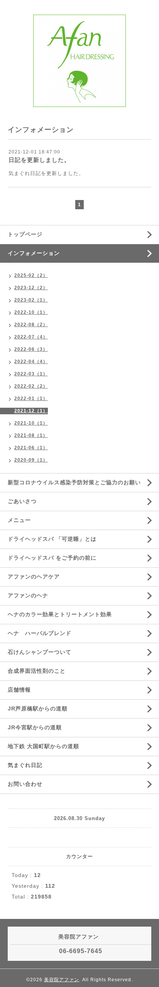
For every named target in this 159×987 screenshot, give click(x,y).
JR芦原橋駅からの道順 (38, 708)
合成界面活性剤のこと (37, 671)
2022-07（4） (31, 337)
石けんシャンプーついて (39, 652)
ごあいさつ (22, 501)
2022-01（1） (31, 398)
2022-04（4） (31, 361)
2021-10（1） (31, 423)
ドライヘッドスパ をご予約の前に (52, 558)
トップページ (25, 234)
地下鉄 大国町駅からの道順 (43, 746)
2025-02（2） (31, 275)
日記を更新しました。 (39, 160)
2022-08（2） (31, 324)
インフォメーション (34, 253)
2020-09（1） (31, 460)
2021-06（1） (31, 447)
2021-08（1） (31, 435)
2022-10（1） (31, 312)
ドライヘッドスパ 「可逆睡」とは (52, 539)
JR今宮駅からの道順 (35, 727)
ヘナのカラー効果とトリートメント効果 (60, 614)
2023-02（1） (31, 300)
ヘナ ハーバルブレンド (39, 633)
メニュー (19, 520)
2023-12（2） (31, 287)
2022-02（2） (31, 386)
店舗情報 (19, 690)
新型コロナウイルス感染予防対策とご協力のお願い (74, 482)
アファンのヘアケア (34, 577)
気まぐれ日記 (25, 765)
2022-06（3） (31, 349)
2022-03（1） (31, 374)
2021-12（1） (31, 410)
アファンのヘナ (28, 595)
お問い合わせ (25, 784)
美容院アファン (61, 979)
